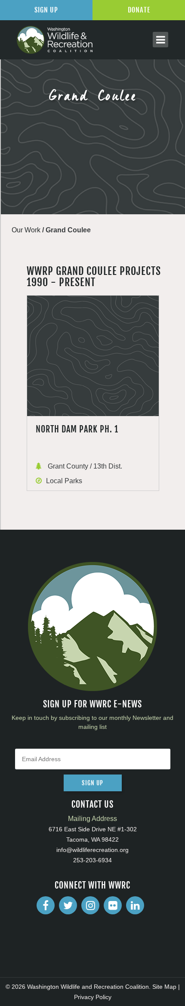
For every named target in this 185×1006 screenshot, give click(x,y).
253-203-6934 (92, 860)
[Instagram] (90, 905)
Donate (139, 10)
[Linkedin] (135, 905)
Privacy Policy (92, 997)
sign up (92, 783)
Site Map (164, 986)
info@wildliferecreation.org (92, 849)
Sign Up (46, 10)
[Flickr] (113, 905)
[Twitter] (68, 905)
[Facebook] (46, 905)
